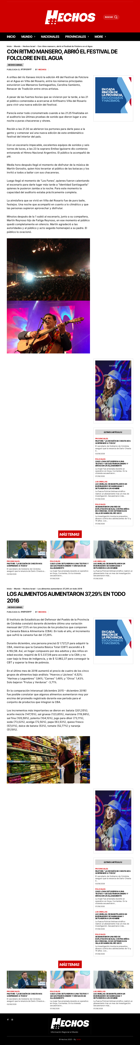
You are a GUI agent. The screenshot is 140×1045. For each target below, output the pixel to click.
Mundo (17, 46)
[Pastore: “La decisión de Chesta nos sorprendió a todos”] (27, 549)
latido (78, 1039)
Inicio (9, 46)
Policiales (100, 459)
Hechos (42, 70)
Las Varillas (101, 482)
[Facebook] (7, 1020)
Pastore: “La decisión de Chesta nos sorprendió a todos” (113, 442)
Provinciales (101, 439)
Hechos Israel (29, 46)
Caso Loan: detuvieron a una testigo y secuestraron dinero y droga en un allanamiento (111, 463)
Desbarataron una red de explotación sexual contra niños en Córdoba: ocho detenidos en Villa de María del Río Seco (112, 510)
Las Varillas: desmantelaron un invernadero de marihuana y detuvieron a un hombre (111, 486)
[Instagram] (12, 1020)
